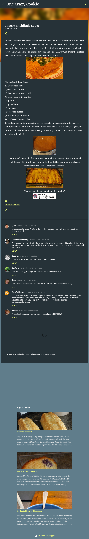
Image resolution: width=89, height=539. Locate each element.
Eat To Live (17, 268)
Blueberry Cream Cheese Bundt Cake (30, 471)
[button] (6, 33)
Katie (14, 280)
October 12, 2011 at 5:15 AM (32, 268)
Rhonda (15, 310)
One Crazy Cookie (22, 4)
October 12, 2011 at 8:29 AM (26, 280)
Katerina (15, 256)
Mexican (9, 205)
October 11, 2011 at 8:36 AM (29, 256)
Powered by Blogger (45, 536)
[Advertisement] (44, 382)
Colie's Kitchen (18, 292)
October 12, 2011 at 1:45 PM (35, 292)
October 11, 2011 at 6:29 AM (38, 240)
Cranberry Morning (20, 240)
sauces (16, 205)
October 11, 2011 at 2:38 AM (26, 225)
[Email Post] (6, 202)
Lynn (14, 225)
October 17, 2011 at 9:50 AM (28, 310)
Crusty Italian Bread (24, 432)
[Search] (42, 4)
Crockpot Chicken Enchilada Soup (29, 511)
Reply (14, 235)
